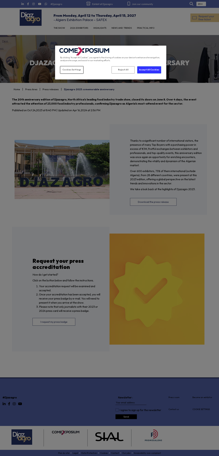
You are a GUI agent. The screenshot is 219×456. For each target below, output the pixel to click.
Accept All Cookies (149, 70)
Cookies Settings (71, 70)
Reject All (123, 70)
